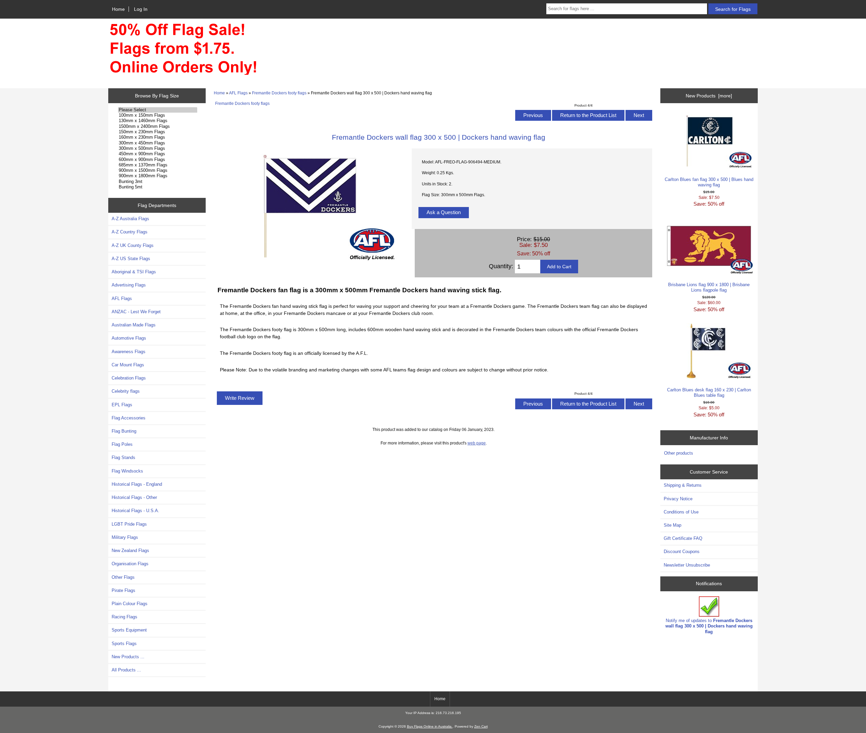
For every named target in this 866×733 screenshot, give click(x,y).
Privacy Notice (678, 498)
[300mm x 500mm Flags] (157, 148)
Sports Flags (124, 643)
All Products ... (126, 669)
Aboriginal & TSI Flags (134, 271)
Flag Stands (123, 457)
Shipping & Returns (683, 485)
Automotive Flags (129, 338)
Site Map (672, 525)
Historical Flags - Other (134, 497)
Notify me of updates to (709, 626)
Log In (140, 9)
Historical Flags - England (137, 484)
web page (477, 443)
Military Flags (125, 537)
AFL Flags (238, 93)
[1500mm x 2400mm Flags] (157, 126)
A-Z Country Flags (129, 231)
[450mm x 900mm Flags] (157, 154)
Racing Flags (124, 616)
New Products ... (128, 656)
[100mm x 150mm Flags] (157, 115)
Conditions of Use (681, 511)
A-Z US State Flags (131, 258)
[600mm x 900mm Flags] (157, 159)
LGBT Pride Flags (129, 524)
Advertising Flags (129, 285)
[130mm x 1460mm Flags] (157, 120)
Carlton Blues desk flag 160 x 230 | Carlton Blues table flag (709, 392)
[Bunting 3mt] (157, 181)
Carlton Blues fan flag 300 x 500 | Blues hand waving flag (709, 182)
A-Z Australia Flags (130, 218)
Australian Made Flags (134, 324)
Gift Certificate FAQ (683, 538)
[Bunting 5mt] (157, 187)
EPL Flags (122, 404)
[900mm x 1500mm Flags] (157, 170)
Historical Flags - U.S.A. (135, 510)
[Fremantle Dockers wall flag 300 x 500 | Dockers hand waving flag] (309, 260)
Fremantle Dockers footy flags (279, 93)
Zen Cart (481, 726)
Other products (678, 453)
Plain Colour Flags (129, 603)
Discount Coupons (682, 551)
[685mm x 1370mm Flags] (157, 165)
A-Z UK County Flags (133, 245)
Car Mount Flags (128, 364)
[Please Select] (157, 110)
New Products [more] (709, 95)
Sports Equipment (129, 630)
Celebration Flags (129, 378)
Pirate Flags (123, 590)
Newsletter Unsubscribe (687, 565)
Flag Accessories (128, 417)
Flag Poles (122, 444)
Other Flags (123, 577)
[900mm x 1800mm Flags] (157, 176)
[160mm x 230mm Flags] (157, 137)
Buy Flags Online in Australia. (430, 726)
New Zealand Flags (130, 550)
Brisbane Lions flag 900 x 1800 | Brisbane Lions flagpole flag (709, 287)
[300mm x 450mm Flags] (157, 143)
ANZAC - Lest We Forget (136, 311)
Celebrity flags (126, 391)
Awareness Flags (128, 351)
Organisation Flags (130, 563)
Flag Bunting (124, 431)
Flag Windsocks (127, 471)
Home (118, 9)
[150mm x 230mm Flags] (157, 132)
